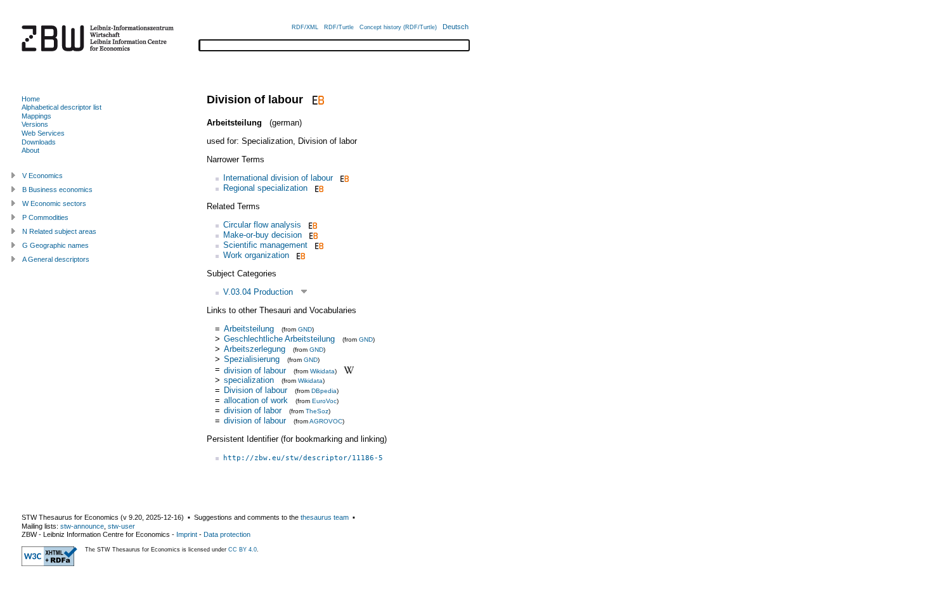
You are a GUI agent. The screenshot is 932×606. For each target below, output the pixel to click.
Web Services (43, 133)
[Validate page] (49, 563)
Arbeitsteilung (249, 328)
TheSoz (317, 411)
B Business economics (57, 189)
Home (31, 99)
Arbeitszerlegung (254, 349)
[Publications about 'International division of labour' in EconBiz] (343, 178)
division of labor (253, 410)
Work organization (256, 255)
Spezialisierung (252, 359)
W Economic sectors (54, 203)
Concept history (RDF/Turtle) (398, 27)
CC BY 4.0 (242, 549)
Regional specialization (265, 188)
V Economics (42, 175)
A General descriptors (55, 259)
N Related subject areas (59, 231)
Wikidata (322, 370)
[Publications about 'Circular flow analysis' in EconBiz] (311, 224)
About (30, 150)
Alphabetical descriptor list (61, 107)
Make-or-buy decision (262, 235)
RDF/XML (305, 27)
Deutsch (456, 26)
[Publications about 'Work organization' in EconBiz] (299, 255)
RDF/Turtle (339, 27)
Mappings (36, 116)
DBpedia (324, 390)
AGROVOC (325, 421)
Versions (35, 124)
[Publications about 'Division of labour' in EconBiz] (316, 99)
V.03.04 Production (258, 292)
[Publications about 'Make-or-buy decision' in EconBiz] (312, 235)
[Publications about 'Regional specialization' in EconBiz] (318, 188)
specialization (249, 380)
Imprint (186, 534)
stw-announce (82, 526)
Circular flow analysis (262, 224)
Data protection (227, 534)
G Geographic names (55, 245)
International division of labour (278, 178)
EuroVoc (324, 400)
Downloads (39, 142)
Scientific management (265, 245)
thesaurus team (325, 517)
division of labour (255, 370)
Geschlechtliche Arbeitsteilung (279, 339)
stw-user (121, 526)
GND (305, 329)
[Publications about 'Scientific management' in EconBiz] (318, 245)
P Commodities (45, 217)
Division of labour (255, 390)
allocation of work (256, 400)
